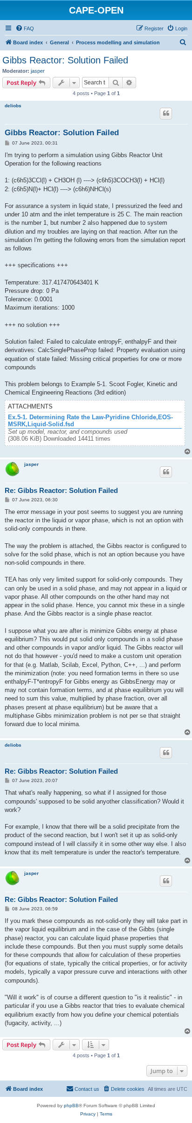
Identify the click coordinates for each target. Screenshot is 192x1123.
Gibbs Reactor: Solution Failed (65, 60)
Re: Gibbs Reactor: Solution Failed (61, 490)
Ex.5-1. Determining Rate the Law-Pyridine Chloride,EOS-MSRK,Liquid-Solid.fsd (90, 421)
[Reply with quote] (166, 113)
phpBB (71, 1105)
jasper (38, 71)
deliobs (13, 105)
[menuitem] (24, 28)
